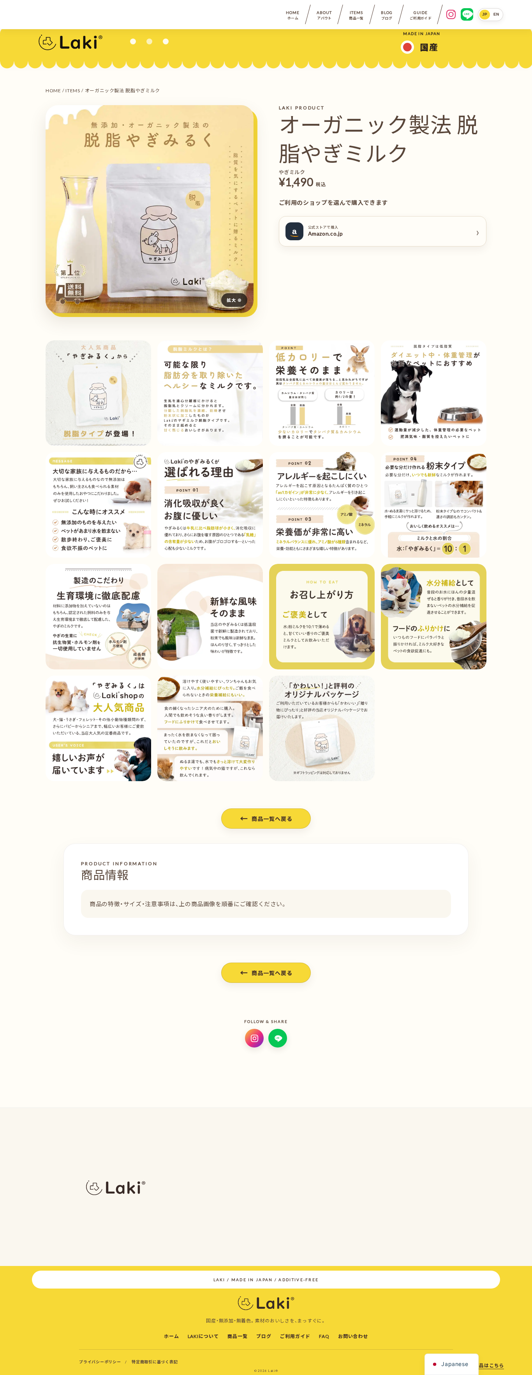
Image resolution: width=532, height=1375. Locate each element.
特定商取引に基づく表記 (155, 1361)
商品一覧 (237, 1336)
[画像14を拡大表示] (98, 728)
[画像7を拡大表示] (210, 505)
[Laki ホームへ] (266, 1302)
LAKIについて (203, 1336)
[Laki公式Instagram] (254, 1038)
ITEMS (72, 90)
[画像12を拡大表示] (322, 616)
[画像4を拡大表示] (322, 393)
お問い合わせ (353, 1336)
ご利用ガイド (295, 1336)
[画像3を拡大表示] (210, 393)
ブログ (263, 1336)
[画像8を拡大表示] (322, 505)
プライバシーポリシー (100, 1361)
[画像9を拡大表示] (433, 505)
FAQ (324, 1336)
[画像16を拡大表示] (322, 728)
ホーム (171, 1336)
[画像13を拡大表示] (433, 616)
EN (496, 14)
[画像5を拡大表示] (433, 393)
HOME (53, 90)
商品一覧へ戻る (266, 818)
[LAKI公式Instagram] (451, 14)
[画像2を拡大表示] (98, 393)
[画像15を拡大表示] (210, 728)
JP (485, 14)
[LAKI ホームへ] (70, 41)
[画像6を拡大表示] (98, 505)
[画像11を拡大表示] (210, 616)
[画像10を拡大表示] (98, 616)
